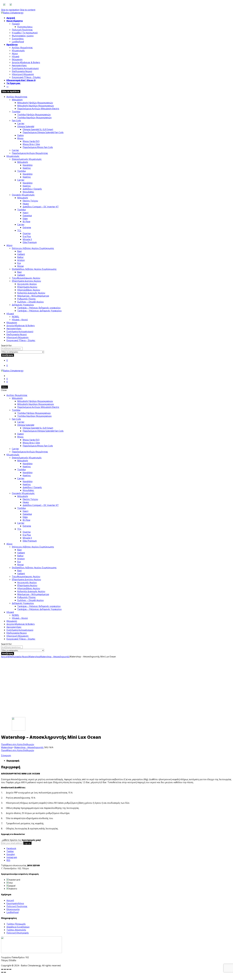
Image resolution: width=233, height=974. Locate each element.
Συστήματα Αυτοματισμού (25, 68)
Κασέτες (27, 168)
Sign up (27, 843)
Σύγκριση (6, 755)
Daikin (20, 135)
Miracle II (27, 239)
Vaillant (21, 254)
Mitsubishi (17, 99)
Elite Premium (30, 242)
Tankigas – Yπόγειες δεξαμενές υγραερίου (39, 307)
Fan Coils (16, 120)
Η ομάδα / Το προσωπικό (25, 32)
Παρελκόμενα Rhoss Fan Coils (38, 147)
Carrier (20, 123)
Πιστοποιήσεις (25, 26)
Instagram (11, 857)
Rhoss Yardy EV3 (31, 141)
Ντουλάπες (28, 191)
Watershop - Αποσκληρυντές (55, 656)
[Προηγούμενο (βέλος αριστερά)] (2, 972)
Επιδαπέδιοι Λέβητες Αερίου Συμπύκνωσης (34, 269)
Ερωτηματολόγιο (15, 903)
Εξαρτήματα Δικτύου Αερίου (26, 280)
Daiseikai (27, 215)
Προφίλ (16, 23)
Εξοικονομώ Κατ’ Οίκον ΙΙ (20, 80)
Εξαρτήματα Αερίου (27, 286)
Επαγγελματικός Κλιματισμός (27, 159)
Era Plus (27, 236)
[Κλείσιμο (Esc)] (2, 969)
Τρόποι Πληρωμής (16, 923)
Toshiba (16, 111)
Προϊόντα (12, 44)
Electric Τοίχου (30, 200)
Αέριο (15, 53)
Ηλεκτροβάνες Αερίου (28, 289)
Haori (25, 212)
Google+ (10, 854)
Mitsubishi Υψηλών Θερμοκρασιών (35, 102)
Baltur (20, 257)
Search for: (6, 345)
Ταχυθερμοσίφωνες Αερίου (26, 277)
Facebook (11, 848)
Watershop (34, 656)
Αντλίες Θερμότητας (22, 47)
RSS (8, 860)
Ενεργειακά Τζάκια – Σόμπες (26, 77)
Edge (25, 218)
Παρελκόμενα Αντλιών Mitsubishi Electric (38, 108)
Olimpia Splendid (25, 126)
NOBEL (15, 316)
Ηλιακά (15, 56)
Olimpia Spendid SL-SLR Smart (38, 129)
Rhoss (20, 138)
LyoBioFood (18, 41)
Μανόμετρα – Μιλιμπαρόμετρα (33, 295)
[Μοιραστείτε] (5, 969)
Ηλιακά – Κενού (20, 319)
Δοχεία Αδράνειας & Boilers (26, 62)
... (7, 86)
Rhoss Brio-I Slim (31, 144)
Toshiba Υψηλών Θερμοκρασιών (34, 114)
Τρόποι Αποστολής (16, 929)
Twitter (10, 851)
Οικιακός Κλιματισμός (23, 194)
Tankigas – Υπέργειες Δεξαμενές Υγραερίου (39, 310)
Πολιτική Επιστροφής (17, 932)
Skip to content (27, 9)
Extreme (27, 227)
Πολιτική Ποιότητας (22, 29)
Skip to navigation (10, 9)
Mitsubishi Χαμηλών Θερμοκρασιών (35, 105)
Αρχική (10, 17)
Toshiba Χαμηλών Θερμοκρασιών (34, 117)
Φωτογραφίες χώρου (23, 35)
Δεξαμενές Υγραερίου (23, 304)
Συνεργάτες (18, 38)
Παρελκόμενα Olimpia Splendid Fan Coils (43, 132)
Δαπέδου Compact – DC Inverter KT (41, 206)
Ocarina (26, 233)
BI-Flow (26, 221)
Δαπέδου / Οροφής (32, 188)
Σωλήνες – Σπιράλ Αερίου (30, 301)
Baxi (19, 251)
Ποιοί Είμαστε (14, 20)
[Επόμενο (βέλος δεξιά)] (5, 972)
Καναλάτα (27, 165)
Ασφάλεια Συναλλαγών (18, 926)
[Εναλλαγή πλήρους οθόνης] (7, 969)
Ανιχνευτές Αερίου (27, 283)
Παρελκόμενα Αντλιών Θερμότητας (30, 153)
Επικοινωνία (12, 909)
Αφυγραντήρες (19, 65)
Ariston (21, 260)
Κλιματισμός (18, 50)
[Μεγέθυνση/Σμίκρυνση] (10, 969)
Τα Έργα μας (13, 83)
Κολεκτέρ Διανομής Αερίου (31, 292)
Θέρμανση (17, 59)
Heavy (26, 203)
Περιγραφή (12, 760)
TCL (19, 230)
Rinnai (20, 266)
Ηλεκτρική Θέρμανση (23, 74)
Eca (19, 263)
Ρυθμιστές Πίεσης (26, 298)
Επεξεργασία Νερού (22, 71)
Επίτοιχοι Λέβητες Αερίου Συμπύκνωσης (33, 248)
